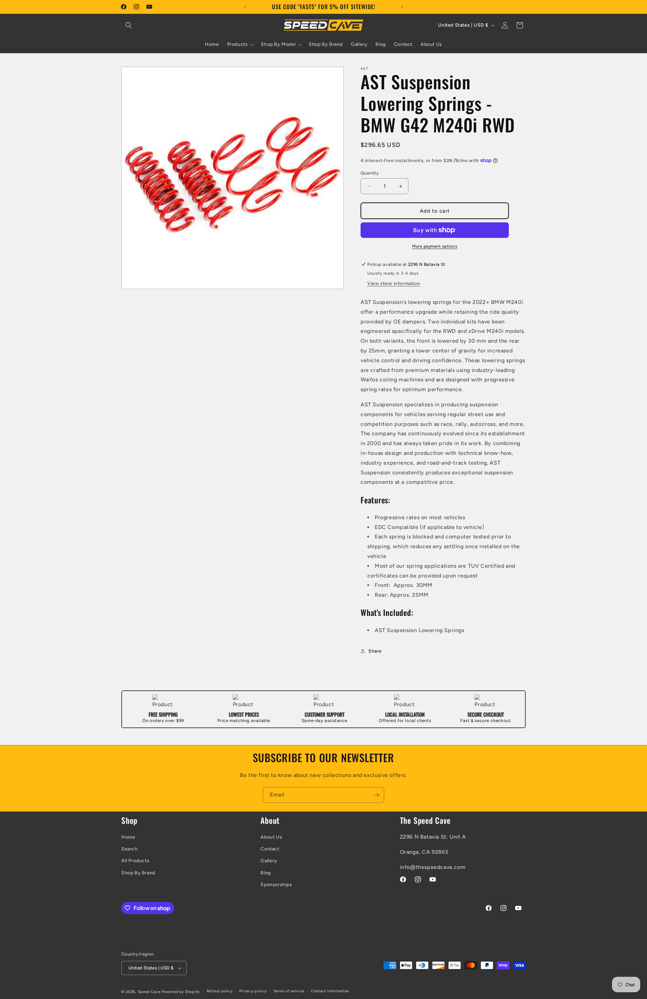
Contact (269, 849)
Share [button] (375, 651)
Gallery (268, 861)
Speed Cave (149, 992)
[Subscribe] (376, 795)
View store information (393, 283)
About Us (271, 837)
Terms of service (288, 991)
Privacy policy (253, 991)
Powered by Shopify (181, 992)
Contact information (330, 991)
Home (128, 837)
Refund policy (220, 991)
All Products (135, 861)
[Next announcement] (402, 6)
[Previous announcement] (245, 6)
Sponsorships (276, 884)
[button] (128, 25)
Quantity (370, 173)
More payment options (434, 246)
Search (129, 849)
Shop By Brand (138, 873)
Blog (265, 873)
